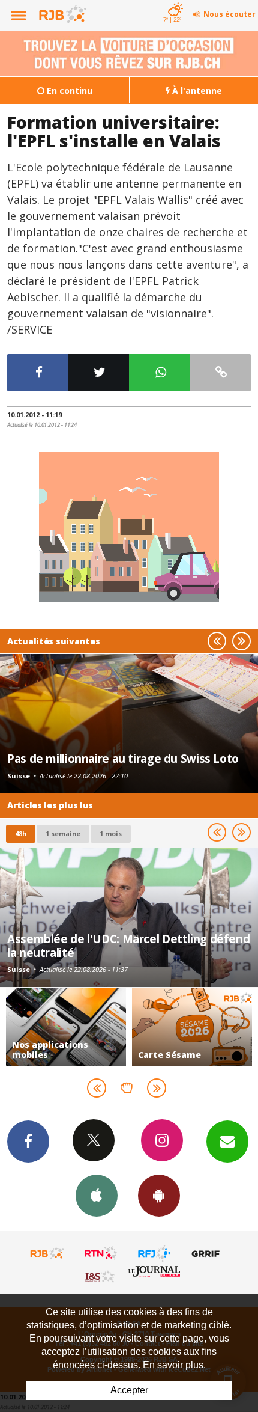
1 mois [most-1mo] (111, 833)
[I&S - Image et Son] (101, 1276)
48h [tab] (20, 833)
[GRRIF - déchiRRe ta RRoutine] (207, 1253)
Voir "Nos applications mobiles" (66, 1027)
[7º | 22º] (173, 1)
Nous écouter (229, 14)
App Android (159, 1196)
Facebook (28, 1141)
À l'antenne (196, 90)
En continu (68, 90)
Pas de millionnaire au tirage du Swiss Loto (123, 758)
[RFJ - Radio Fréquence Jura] (154, 1253)
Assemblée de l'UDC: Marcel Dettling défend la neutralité (128, 945)
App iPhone (97, 1196)
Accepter (129, 1390)
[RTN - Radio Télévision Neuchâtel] (101, 1253)
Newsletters (227, 1141)
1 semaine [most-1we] (63, 833)
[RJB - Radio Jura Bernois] (47, 1253)
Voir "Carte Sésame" (192, 1027)
